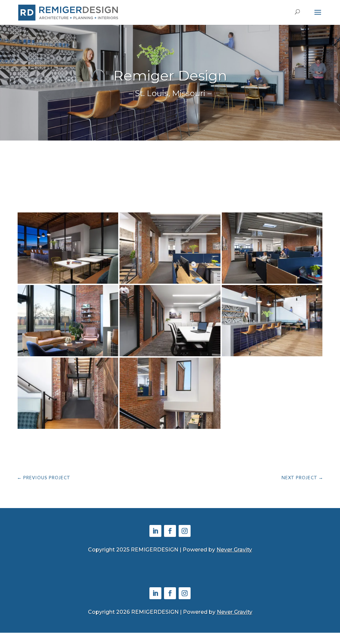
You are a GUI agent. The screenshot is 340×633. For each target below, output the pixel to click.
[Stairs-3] (170, 428)
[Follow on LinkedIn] (155, 531)
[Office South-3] (170, 283)
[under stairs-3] (68, 428)
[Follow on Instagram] (185, 531)
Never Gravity (234, 550)
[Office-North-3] (272, 283)
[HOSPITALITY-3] (272, 356)
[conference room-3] (170, 356)
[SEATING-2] (68, 356)
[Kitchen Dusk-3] (68, 283)
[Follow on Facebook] (170, 531)
